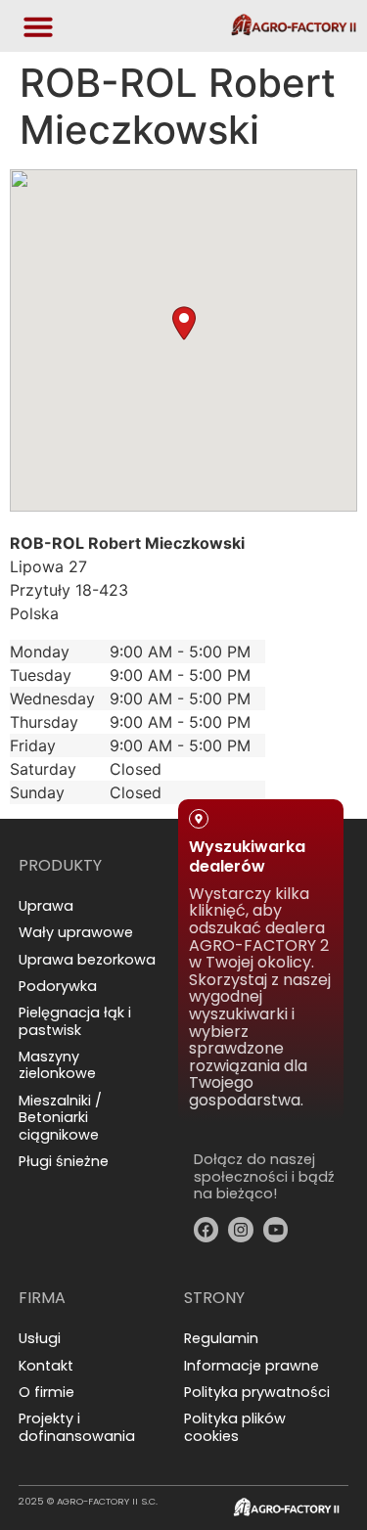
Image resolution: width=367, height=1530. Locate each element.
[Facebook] (206, 1229)
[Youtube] (276, 1229)
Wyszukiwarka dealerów (247, 856)
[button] (184, 323)
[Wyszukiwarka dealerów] (198, 819)
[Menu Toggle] (38, 26)
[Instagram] (240, 1229)
